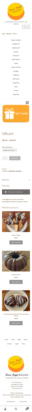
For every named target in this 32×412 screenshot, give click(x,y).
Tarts (16, 87)
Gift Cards (8, 33)
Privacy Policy (23, 401)
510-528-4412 (19, 386)
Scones (16, 52)
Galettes (16, 75)
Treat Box (16, 94)
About (25, 339)
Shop (3, 33)
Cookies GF (16, 44)
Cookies (16, 71)
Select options (16, 242)
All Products (16, 59)
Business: (13, 386)
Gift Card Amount (7, 147)
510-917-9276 (18, 388)
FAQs (19, 339)
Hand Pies (16, 83)
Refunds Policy (11, 401)
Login (17, 344)
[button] (27, 102)
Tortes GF (16, 56)
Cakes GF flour (16, 67)
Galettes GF (16, 48)
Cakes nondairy (16, 40)
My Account (5, 409)
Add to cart (14, 158)
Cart (24, 407)
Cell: (17, 388)
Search (16, 409)
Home (6, 339)
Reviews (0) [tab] (5, 180)
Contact (9, 344)
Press (23, 344)
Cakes (16, 63)
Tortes (16, 90)
